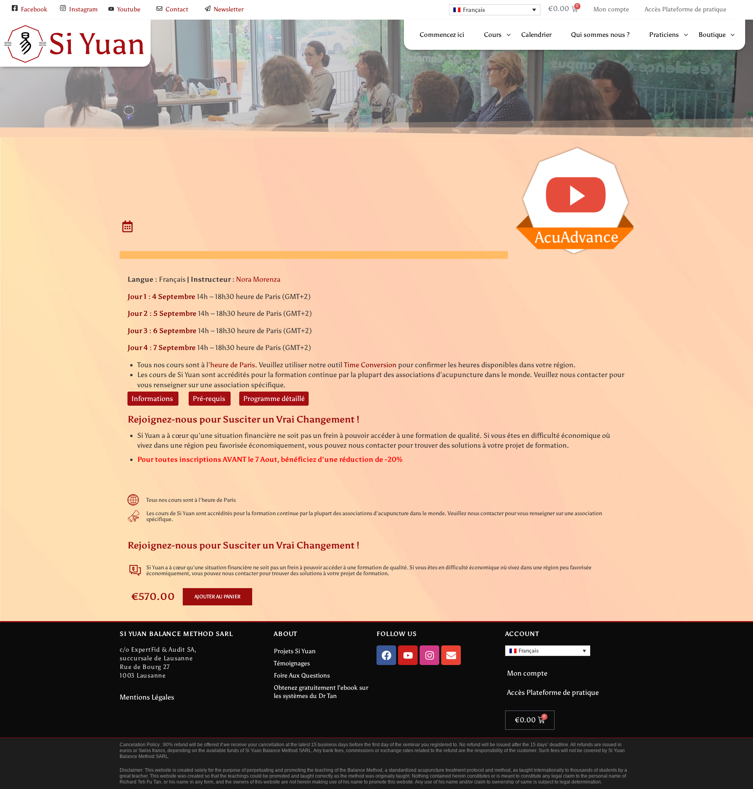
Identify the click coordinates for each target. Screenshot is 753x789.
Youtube (128, 9)
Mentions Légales (147, 697)
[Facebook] (386, 655)
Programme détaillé (274, 398)
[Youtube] (408, 655)
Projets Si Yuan (295, 651)
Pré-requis (210, 398)
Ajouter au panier (217, 596)
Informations (153, 398)
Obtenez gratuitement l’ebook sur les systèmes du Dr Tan (321, 692)
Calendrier (536, 34)
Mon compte (611, 9)
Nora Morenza (258, 279)
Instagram (83, 9)
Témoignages (292, 663)
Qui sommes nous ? (600, 34)
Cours (493, 34)
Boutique (712, 34)
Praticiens (664, 34)
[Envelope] (451, 655)
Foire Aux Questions (302, 675)
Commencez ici (442, 34)
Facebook (34, 9)
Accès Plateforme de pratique (685, 9)
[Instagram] (429, 655)
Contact (177, 9)
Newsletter (229, 9)
